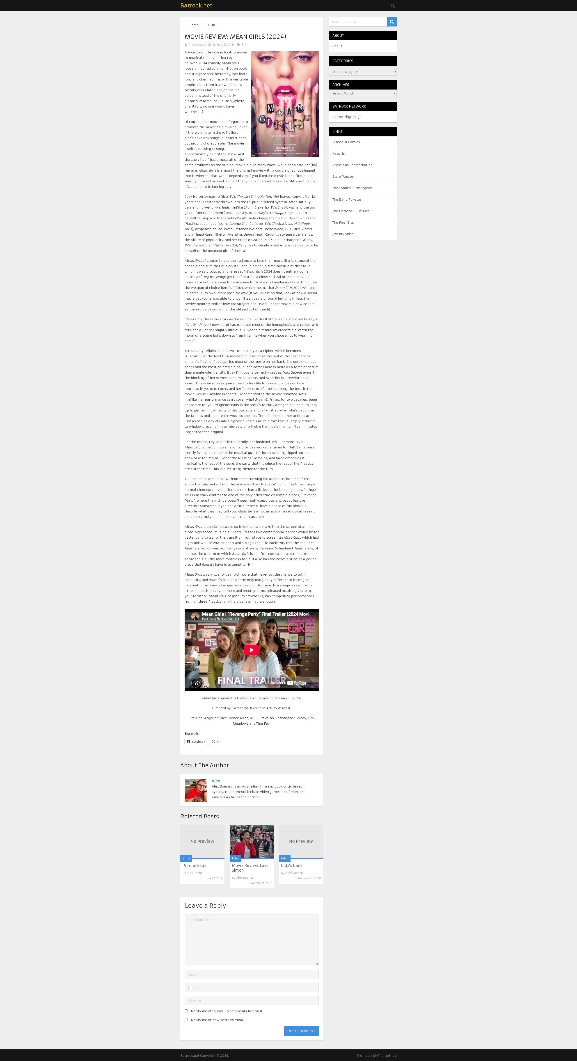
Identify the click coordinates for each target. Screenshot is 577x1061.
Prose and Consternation (352, 165)
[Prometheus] (202, 842)
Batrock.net (196, 5)
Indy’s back (291, 865)
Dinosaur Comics (346, 142)
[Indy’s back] (301, 842)
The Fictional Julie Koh (350, 211)
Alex (216, 781)
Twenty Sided (343, 234)
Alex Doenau (197, 44)
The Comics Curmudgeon (352, 188)
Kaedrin (338, 154)
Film (245, 44)
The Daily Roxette (346, 200)
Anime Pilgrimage (347, 117)
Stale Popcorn (343, 177)
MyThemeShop (385, 1056)
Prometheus (194, 865)
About (337, 46)
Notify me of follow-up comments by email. (227, 1011)
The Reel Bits (343, 222)
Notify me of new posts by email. (218, 1020)
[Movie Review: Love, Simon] (252, 842)
